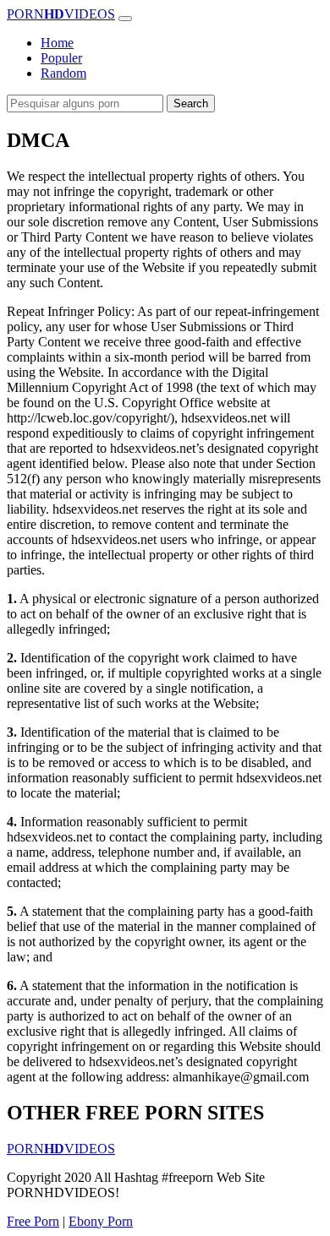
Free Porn (33, 1221)
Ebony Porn (101, 1221)
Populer (61, 58)
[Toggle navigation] (125, 18)
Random (63, 73)
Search (190, 103)
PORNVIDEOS (61, 14)
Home (57, 42)
